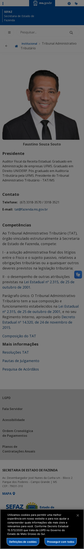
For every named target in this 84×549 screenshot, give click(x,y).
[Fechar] (77, 515)
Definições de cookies (23, 541)
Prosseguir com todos (60, 541)
